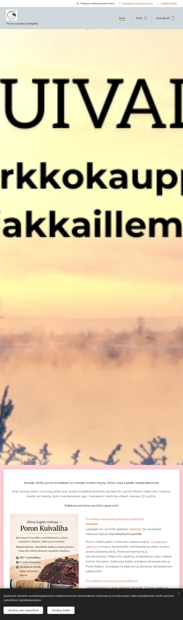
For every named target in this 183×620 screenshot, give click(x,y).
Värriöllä (135, 529)
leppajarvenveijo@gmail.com (137, 3)
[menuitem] (123, 18)
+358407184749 (168, 3)
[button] (141, 18)
